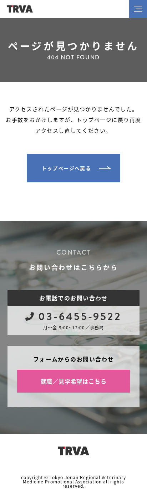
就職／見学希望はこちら (74, 381)
